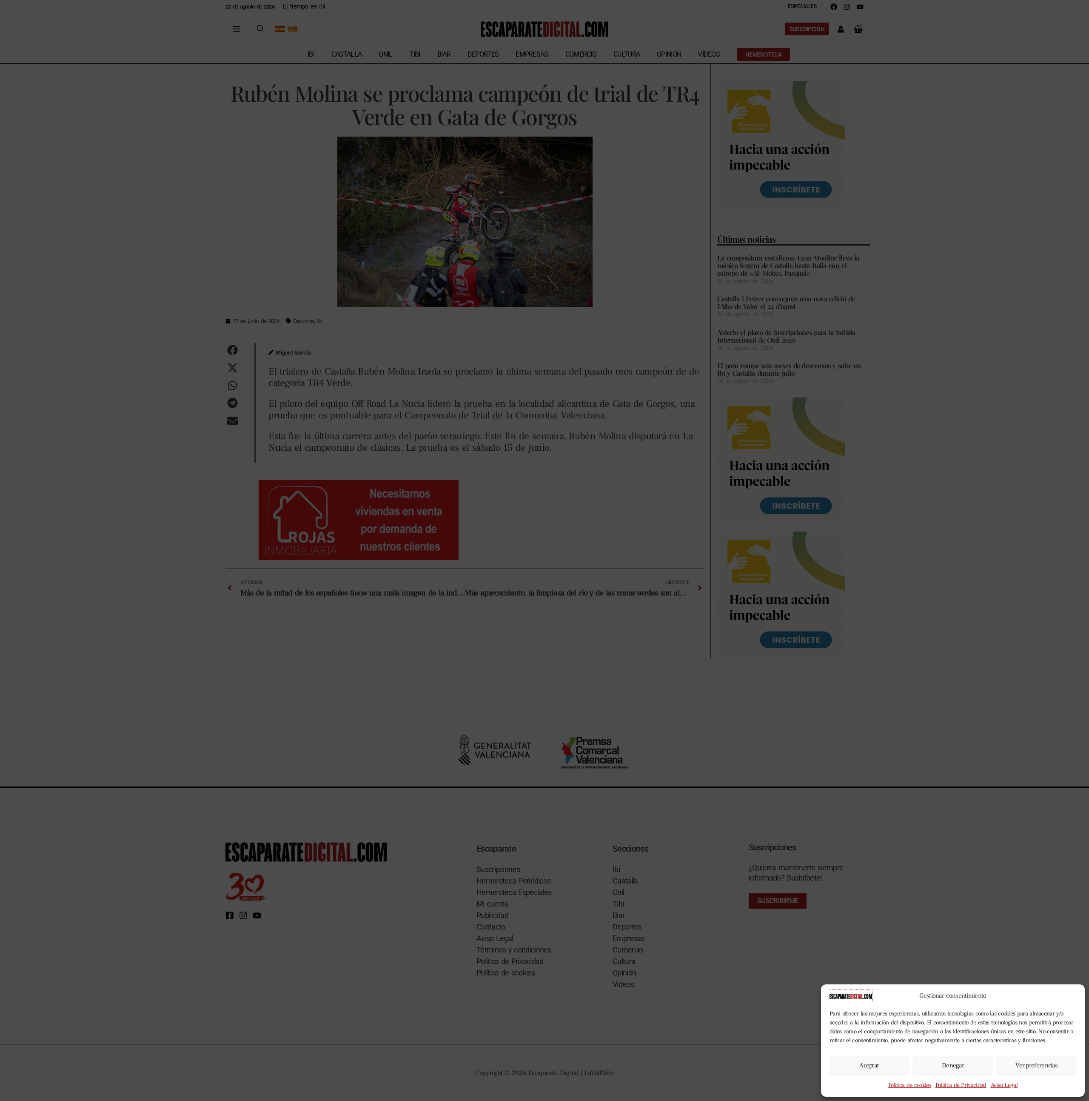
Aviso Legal (1004, 1085)
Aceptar (869, 1065)
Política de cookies (909, 1085)
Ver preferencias (1036, 1065)
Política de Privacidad (960, 1085)
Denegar (953, 1065)
